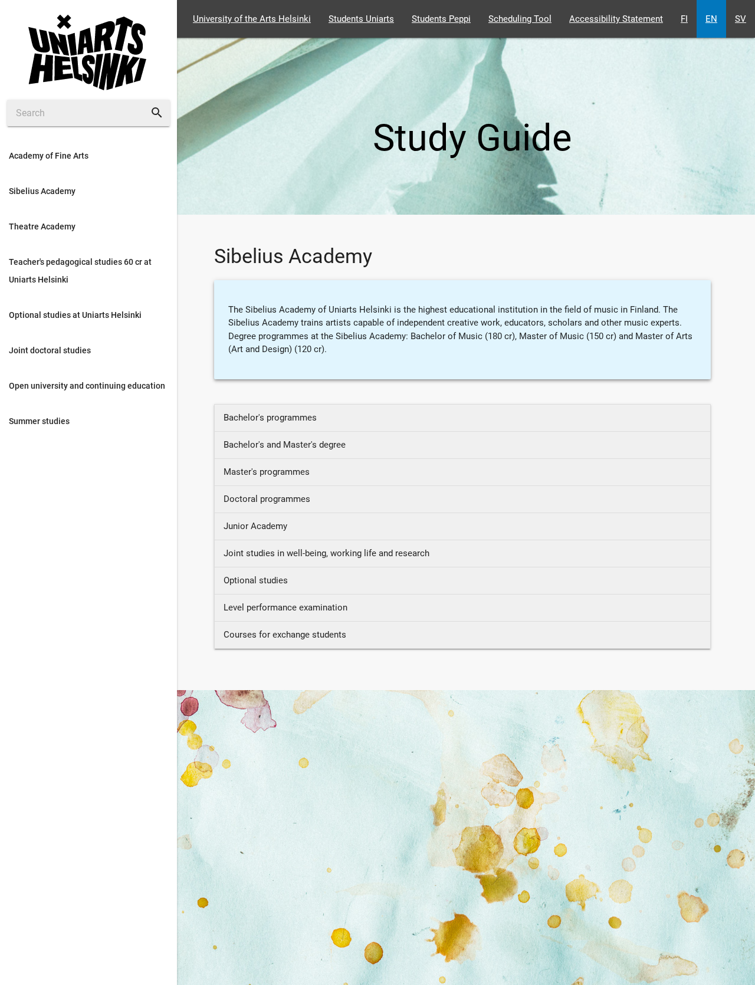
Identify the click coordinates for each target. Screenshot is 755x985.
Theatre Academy (42, 226)
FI (684, 19)
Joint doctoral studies (50, 350)
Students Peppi (441, 19)
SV (740, 19)
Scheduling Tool (520, 19)
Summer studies (39, 421)
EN (711, 19)
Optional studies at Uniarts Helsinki (75, 315)
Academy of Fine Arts (48, 155)
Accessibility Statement (616, 19)
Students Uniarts (361, 19)
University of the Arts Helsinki (252, 19)
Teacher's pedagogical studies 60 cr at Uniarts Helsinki (80, 270)
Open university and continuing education (87, 385)
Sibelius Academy (42, 191)
